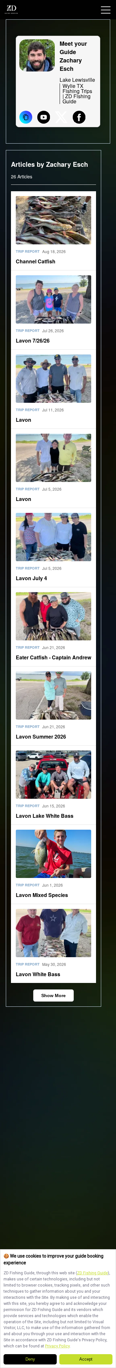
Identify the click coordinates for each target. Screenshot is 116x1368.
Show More (53, 995)
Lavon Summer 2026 (41, 736)
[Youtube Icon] (43, 118)
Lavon (23, 419)
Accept (85, 1359)
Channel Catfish (35, 261)
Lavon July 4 (31, 578)
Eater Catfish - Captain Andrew (53, 657)
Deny (30, 1359)
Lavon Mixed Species (42, 895)
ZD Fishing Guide (92, 1272)
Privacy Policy (57, 1346)
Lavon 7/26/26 (33, 340)
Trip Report (28, 251)
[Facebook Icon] (78, 118)
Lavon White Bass (38, 974)
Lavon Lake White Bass (44, 815)
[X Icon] (61, 118)
